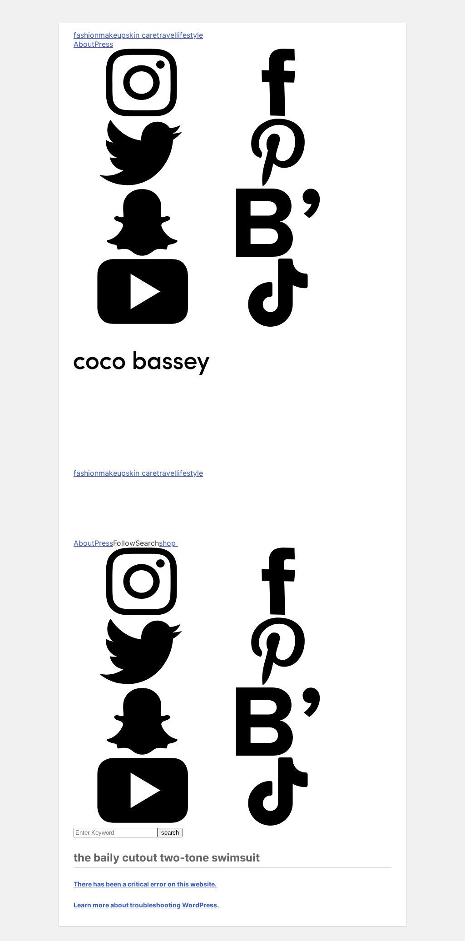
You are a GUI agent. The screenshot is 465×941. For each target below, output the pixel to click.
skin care (141, 35)
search (170, 832)
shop (168, 543)
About (84, 44)
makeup (112, 35)
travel (166, 35)
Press (103, 44)
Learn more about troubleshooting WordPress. (146, 905)
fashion (86, 35)
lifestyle (189, 35)
